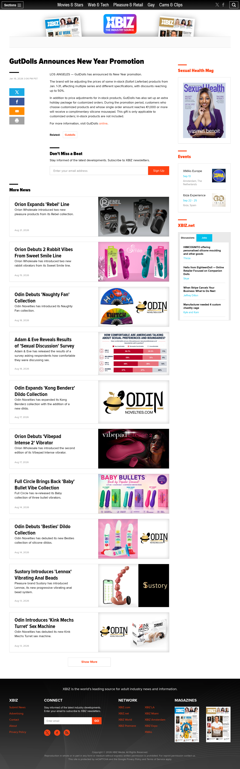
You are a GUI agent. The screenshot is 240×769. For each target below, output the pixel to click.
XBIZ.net (186, 225)
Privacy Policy (17, 732)
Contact (14, 720)
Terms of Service (156, 759)
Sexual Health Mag (196, 70)
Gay (151, 5)
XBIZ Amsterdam (155, 720)
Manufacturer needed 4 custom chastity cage (202, 306)
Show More (89, 661)
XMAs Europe (192, 171)
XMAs (148, 732)
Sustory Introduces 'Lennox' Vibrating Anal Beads (43, 575)
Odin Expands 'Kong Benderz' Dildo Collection (45, 391)
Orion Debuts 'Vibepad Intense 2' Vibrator (38, 439)
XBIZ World (125, 720)
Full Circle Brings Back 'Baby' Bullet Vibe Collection (45, 484)
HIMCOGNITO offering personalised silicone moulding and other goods (202, 250)
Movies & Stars (70, 5)
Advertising (16, 713)
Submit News (17, 707)
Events (184, 156)
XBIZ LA (150, 707)
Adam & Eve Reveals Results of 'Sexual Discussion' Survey (44, 342)
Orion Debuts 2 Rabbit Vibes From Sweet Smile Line (44, 252)
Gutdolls (70, 135)
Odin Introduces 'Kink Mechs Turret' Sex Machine (44, 623)
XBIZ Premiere (127, 726)
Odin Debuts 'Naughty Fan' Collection (42, 297)
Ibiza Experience (194, 195)
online (103, 123)
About (13, 726)
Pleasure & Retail (128, 5)
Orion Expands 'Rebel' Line (42, 204)
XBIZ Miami (152, 713)
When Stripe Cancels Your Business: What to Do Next (199, 289)
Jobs (204, 237)
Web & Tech (98, 5)
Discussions (187, 237)
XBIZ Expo (151, 726)
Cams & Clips (171, 5)
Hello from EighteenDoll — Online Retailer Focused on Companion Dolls (203, 270)
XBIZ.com (124, 707)
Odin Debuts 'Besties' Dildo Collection (42, 529)
